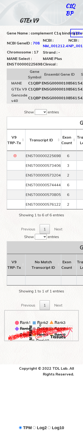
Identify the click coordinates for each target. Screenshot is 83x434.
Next (58, 229)
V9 (14, 140)
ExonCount (66, 140)
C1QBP (70, 9)
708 (36, 43)
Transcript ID (41, 140)
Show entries (41, 112)
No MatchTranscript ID (43, 265)
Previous (28, 229)
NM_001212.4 (55, 45)
